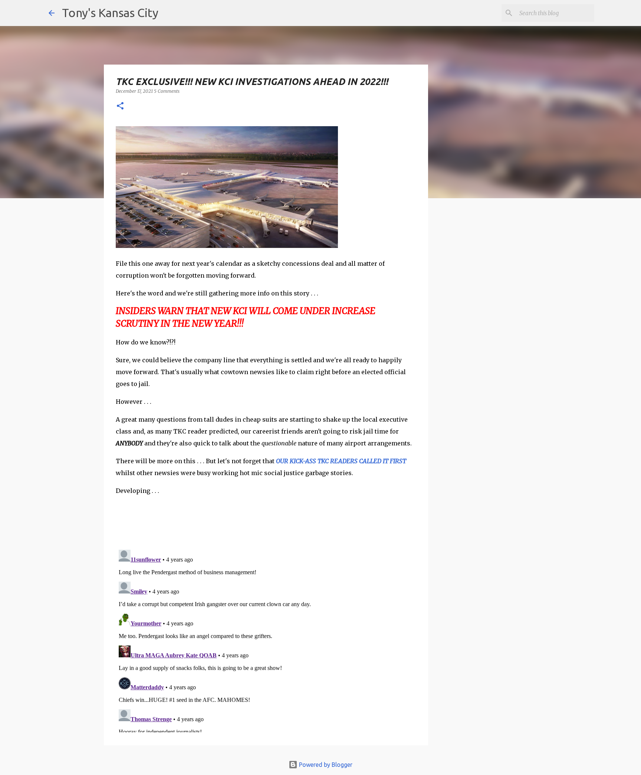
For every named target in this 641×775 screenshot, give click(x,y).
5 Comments (167, 91)
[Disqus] (266, 639)
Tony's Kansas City (110, 12)
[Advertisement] (488, 332)
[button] (120, 106)
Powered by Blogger (325, 764)
